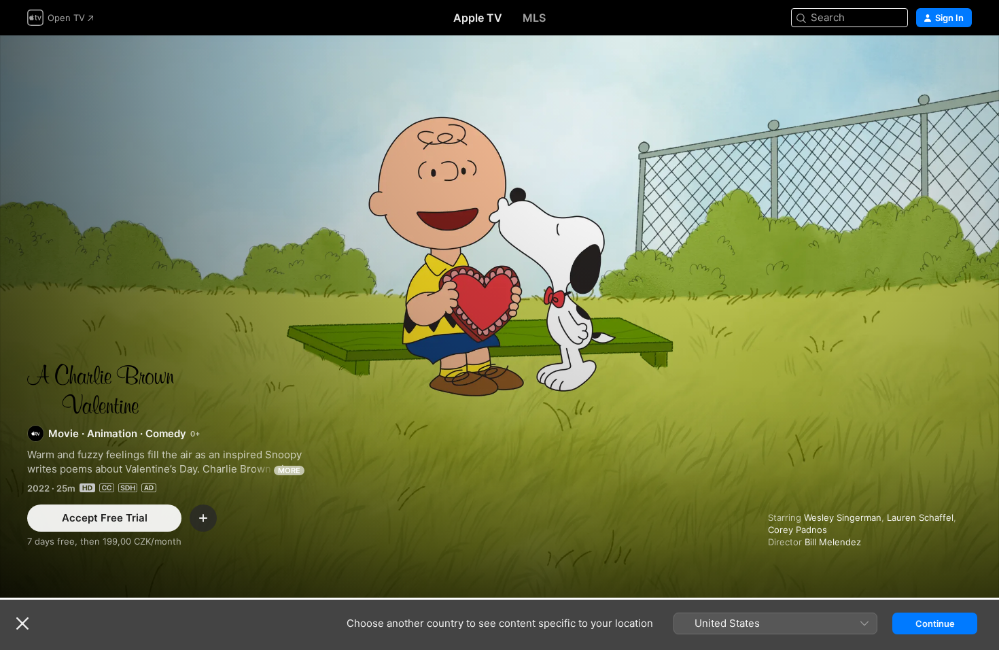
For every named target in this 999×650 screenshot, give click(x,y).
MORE (289, 470)
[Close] (22, 623)
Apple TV (477, 17)
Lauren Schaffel (920, 517)
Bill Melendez (833, 541)
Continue (935, 623)
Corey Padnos (797, 529)
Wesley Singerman (842, 517)
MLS (534, 17)
